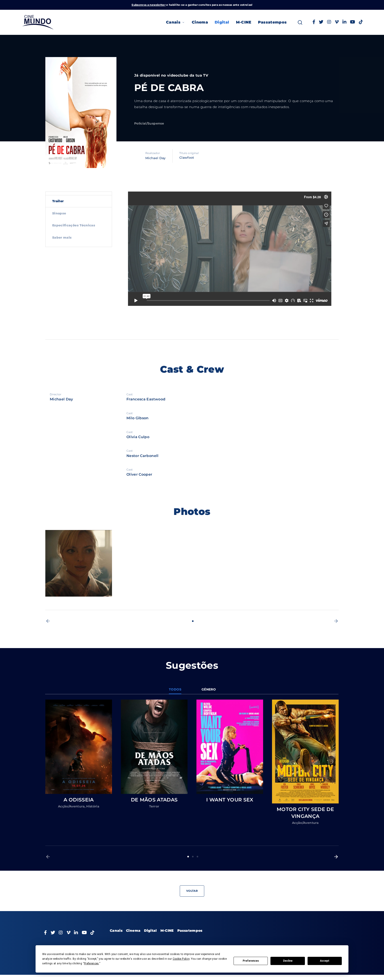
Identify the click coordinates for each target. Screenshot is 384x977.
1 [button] (193, 621)
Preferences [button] (91, 963)
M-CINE (243, 22)
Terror (154, 806)
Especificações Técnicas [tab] (73, 225)
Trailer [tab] (58, 201)
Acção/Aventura (71, 806)
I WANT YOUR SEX (229, 800)
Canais (173, 22)
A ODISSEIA (79, 800)
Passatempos (272, 22)
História (92, 806)
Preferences (251, 960)
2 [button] (193, 856)
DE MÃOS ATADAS (154, 800)
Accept (324, 960)
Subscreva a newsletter (149, 4)
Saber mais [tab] (62, 237)
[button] (48, 621)
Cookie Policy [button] (181, 958)
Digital (222, 22)
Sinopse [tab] (59, 213)
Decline (287, 960)
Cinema (200, 22)
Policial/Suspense (149, 123)
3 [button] (197, 856)
